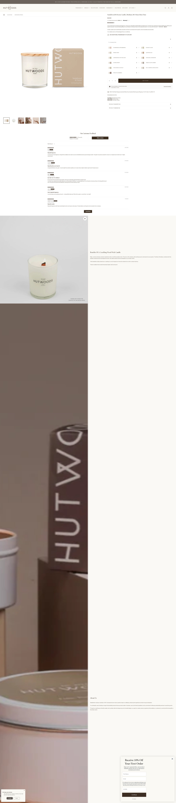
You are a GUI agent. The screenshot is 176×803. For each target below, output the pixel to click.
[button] (110, 22)
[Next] (98, 71)
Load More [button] (88, 211)
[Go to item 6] (43, 120)
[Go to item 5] (36, 120)
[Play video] (44, 260)
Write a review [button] (100, 138)
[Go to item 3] (21, 120)
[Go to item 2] (14, 120)
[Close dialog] (172, 759)
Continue (134, 795)
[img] (51, 147)
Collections (9, 14)
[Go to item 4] (28, 120)
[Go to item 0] (6, 120)
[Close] (24, 790)
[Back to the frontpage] (4, 14)
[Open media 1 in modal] (52, 67)
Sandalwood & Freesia (19, 14)
